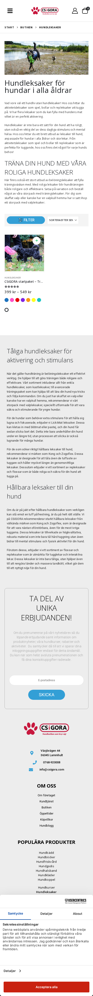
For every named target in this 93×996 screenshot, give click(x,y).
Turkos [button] (39, 300)
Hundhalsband (46, 871)
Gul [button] (34, 300)
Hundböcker (46, 857)
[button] (10, 10)
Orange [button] (28, 300)
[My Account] (75, 11)
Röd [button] (17, 300)
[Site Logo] (44, 11)
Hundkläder (46, 875)
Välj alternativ (37, 241)
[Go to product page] (24, 252)
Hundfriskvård (46, 862)
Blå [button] (7, 300)
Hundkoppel (46, 880)
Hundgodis (46, 866)
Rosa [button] (12, 300)
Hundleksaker (13, 277)
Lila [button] (23, 300)
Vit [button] (7, 310)
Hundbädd (46, 853)
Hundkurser (46, 887)
